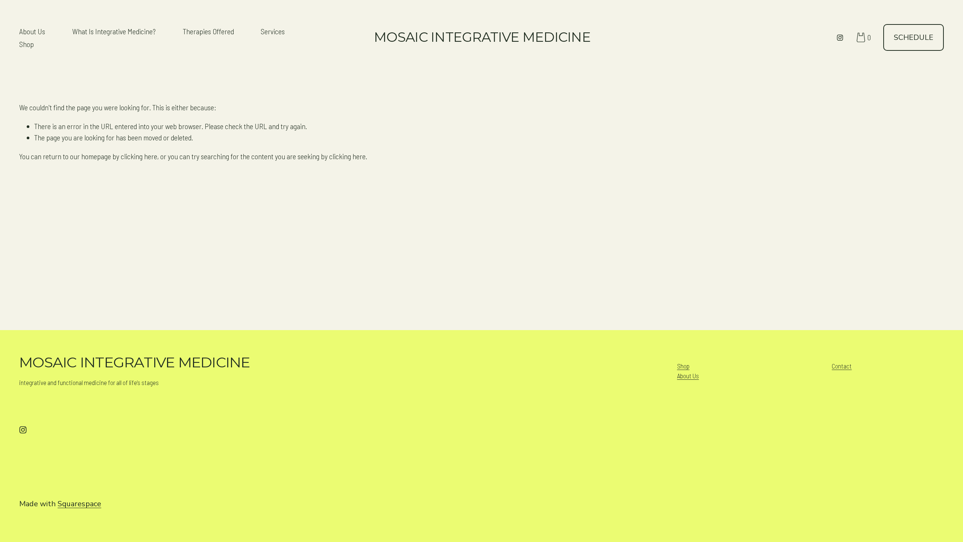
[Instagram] (840, 37)
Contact (842, 366)
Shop (26, 44)
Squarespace (79, 504)
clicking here (139, 156)
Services (273, 31)
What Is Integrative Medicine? (114, 31)
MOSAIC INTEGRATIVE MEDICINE (482, 37)
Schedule (913, 37)
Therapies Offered (208, 31)
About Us (32, 31)
